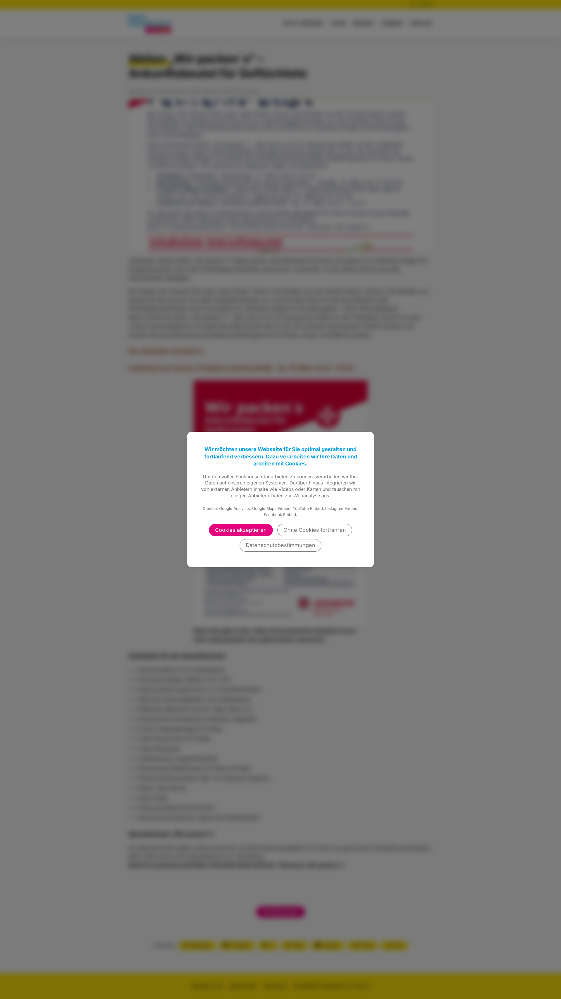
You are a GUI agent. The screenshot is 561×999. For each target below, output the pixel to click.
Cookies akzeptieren (241, 530)
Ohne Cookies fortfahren (314, 530)
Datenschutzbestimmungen (280, 545)
